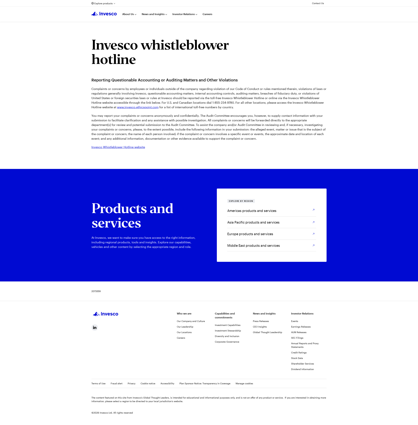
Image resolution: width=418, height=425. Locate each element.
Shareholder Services (302, 363)
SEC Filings (297, 337)
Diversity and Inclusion (227, 336)
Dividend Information (302, 369)
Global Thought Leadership (267, 332)
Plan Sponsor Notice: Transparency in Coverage (204, 383)
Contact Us (318, 3)
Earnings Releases (301, 326)
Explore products (103, 3)
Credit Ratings (299, 352)
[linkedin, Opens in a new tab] (94, 327)
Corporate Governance (227, 341)
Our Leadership (185, 326)
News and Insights (153, 14)
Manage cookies (244, 383)
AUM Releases (298, 332)
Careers (207, 14)
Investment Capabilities (228, 325)
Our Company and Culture (191, 321)
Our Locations (184, 332)
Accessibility (167, 383)
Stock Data (297, 358)
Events (294, 321)
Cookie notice (148, 383)
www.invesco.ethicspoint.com (138, 107)
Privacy (131, 383)
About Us (128, 14)
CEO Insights (260, 326)
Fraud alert (116, 383)
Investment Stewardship (228, 330)
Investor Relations (183, 14)
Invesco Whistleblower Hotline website (118, 147)
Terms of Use (98, 383)
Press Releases (261, 321)
